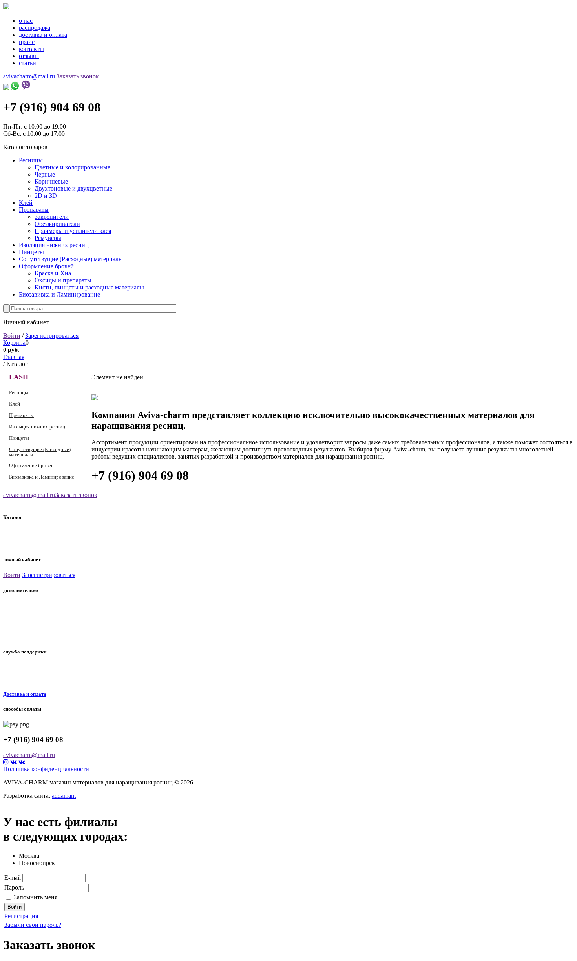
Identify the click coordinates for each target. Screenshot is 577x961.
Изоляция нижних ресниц (54, 245)
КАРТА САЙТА (19, 678)
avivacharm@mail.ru (29, 76)
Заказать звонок (78, 76)
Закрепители (52, 216)
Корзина (14, 342)
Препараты (34, 209)
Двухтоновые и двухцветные (73, 188)
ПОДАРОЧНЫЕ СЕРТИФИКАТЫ (37, 616)
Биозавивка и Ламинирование (59, 294)
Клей (26, 202)
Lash (18, 377)
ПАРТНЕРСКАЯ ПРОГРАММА (36, 626)
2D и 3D (46, 195)
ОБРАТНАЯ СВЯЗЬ (23, 668)
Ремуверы (48, 238)
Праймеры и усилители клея (73, 231)
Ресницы (31, 160)
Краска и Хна (53, 273)
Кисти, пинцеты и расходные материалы (89, 287)
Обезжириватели (57, 223)
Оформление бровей (46, 266)
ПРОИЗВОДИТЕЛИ (23, 607)
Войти (11, 335)
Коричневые (51, 181)
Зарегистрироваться (52, 335)
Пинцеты (31, 252)
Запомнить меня (35, 897)
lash (9, 534)
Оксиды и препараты (63, 280)
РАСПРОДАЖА (19, 635)
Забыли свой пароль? (32, 924)
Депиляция (18, 543)
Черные (45, 174)
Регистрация (21, 916)
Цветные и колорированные (72, 167)
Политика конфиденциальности (46, 769)
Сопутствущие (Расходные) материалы (71, 259)
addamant (64, 795)
